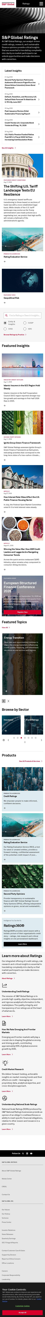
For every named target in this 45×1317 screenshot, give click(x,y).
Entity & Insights (11, 322)
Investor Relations (8, 1230)
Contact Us (6, 1195)
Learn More (22, 944)
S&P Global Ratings (9, 1162)
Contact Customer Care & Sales (13, 1251)
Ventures (5, 1218)
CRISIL (4, 1187)
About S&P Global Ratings (11, 1171)
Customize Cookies (22, 1306)
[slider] (22, 730)
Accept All (22, 1312)
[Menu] (41, 4)
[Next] (8, 701)
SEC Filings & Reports (10, 1243)
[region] (22, 1300)
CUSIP (30, 323)
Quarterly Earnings (9, 1239)
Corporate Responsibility (11, 1275)
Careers (5, 1271)
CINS (10, 329)
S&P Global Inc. (8, 1201)
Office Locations (8, 1263)
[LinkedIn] (27, 1153)
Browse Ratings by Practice (14, 335)
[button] (4, 740)
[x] (23, 1153)
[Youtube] (31, 1153)
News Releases (7, 1234)
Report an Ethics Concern (11, 1259)
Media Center (7, 1179)
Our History (6, 1214)
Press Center (6, 1222)
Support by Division (9, 1255)
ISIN (30, 329)
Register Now (22, 612)
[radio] (5, 323)
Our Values (6, 1210)
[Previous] (4, 701)
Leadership (6, 1279)
